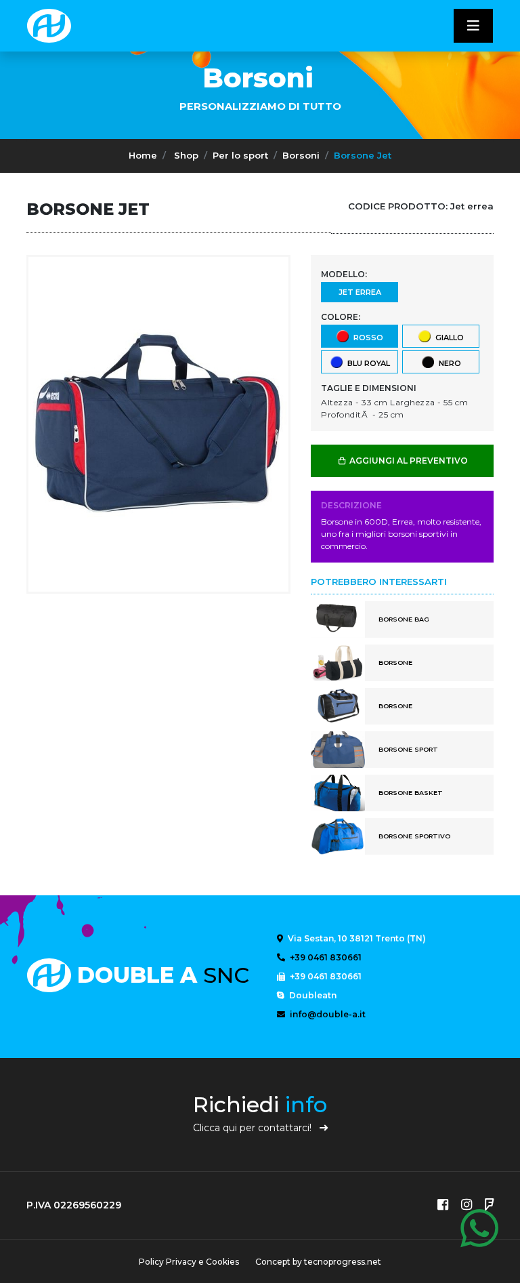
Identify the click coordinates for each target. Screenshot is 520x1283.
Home (143, 155)
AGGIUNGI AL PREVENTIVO (407, 460)
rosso (366, 337)
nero (448, 362)
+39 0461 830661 (325, 957)
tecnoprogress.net (342, 1262)
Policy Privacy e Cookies (189, 1262)
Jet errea (360, 292)
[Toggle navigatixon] (473, 26)
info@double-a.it (327, 1014)
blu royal (366, 362)
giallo (447, 337)
